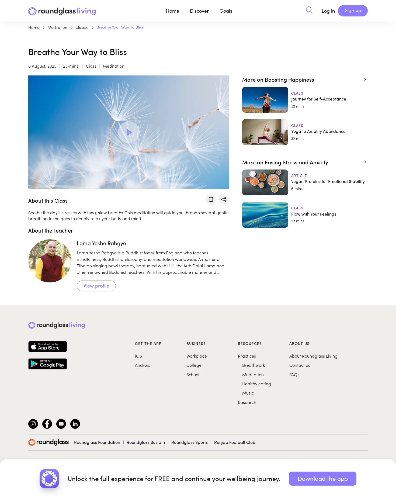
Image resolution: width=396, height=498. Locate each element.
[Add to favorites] (211, 199)
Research (247, 402)
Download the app (323, 478)
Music (248, 393)
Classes (82, 27)
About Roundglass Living (313, 356)
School (192, 374)
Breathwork (253, 365)
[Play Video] (129, 132)
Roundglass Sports (189, 442)
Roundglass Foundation (97, 442)
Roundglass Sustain (146, 442)
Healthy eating (256, 383)
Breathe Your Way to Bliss (120, 27)
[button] (309, 11)
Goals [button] (226, 11)
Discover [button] (199, 11)
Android (143, 365)
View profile (96, 285)
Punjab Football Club (234, 442)
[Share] (223, 199)
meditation (57, 27)
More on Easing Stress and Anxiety (285, 162)
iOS (138, 356)
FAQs (294, 374)
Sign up (353, 10)
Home (172, 11)
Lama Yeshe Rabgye (101, 243)
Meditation (253, 374)
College (194, 365)
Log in (328, 11)
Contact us (299, 365)
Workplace (196, 356)
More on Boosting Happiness (278, 79)
